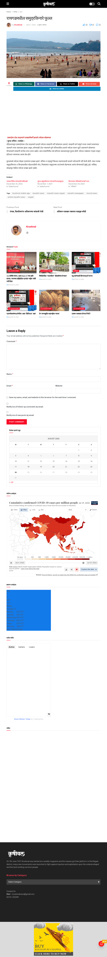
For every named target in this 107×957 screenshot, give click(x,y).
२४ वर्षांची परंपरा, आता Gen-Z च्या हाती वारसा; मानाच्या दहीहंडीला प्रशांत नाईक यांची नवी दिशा (21, 279)
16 (91, 461)
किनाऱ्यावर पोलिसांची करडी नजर (79, 181)
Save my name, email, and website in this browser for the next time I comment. (42, 397)
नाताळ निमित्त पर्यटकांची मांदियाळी (17, 181)
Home (9, 12)
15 (79, 461)
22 (79, 467)
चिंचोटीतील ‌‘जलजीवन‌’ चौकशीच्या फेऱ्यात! (53, 276)
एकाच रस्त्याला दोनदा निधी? (81, 313)
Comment (12, 341)
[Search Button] (99, 4)
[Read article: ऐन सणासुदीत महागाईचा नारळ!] (54, 300)
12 (41, 461)
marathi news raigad (56, 193)
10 (16, 461)
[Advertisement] (53, 113)
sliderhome (14, 271)
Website (58, 386)
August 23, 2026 (13, 285)
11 (28, 461)
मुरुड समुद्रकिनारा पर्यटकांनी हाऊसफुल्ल (50, 181)
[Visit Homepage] (49, 4)
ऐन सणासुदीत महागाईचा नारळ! (49, 313)
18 (28, 467)
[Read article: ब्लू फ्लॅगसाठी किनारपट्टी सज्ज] (87, 262)
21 (66, 467)
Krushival (18, 25)
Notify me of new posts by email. (20, 415)
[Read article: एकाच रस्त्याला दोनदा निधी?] (87, 300)
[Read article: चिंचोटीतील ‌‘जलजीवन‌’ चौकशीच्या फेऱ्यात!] (54, 262)
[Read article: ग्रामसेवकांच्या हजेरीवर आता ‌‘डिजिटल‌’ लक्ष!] (22, 300)
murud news (92, 193)
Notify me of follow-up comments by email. (25, 407)
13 (53, 461)
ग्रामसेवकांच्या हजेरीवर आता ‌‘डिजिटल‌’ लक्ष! (21, 313)
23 (91, 467)
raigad (30, 197)
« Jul (11, 482)
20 (53, 467)
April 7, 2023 (31, 25)
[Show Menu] (8, 4)
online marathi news (16, 197)
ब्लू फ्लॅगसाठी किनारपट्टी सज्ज (82, 276)
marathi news (38, 193)
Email (10, 385)
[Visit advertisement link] (53, 939)
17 (16, 467)
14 (66, 461)
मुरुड (21, 12)
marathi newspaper (76, 193)
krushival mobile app (21, 193)
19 (41, 467)
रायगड (15, 12)
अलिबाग (76, 271)
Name (10, 374)
